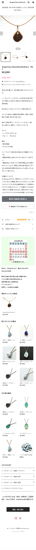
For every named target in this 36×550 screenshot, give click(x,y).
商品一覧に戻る (18, 509)
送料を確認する (20, 81)
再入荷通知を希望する (19, 199)
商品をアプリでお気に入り (19, 206)
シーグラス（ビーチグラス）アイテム (12, 488)
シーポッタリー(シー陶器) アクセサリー (14, 471)
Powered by (16, 531)
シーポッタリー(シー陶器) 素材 (11, 476)
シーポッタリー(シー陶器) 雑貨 (11, 482)
